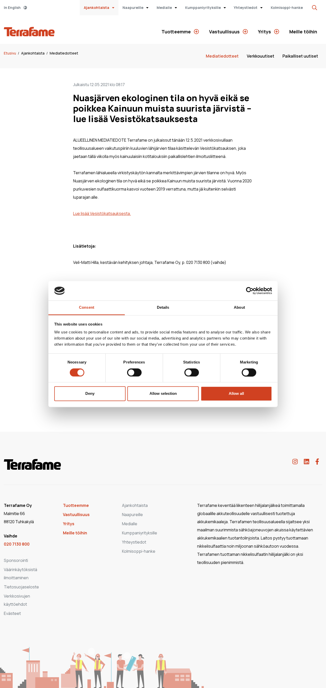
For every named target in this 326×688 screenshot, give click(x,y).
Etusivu (10, 53)
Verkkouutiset (260, 56)
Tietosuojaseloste (21, 587)
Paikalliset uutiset (300, 56)
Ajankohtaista (97, 7)
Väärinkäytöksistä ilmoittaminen (20, 574)
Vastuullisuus (225, 32)
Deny (89, 394)
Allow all (236, 394)
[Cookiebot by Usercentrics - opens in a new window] (249, 290)
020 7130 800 (17, 544)
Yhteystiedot (246, 7)
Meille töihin (303, 32)
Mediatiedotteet (64, 53)
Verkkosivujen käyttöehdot (17, 600)
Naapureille (133, 7)
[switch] (134, 372)
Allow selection (163, 394)
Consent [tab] (86, 307)
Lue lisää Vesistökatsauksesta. (102, 213)
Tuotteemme (176, 32)
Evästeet (12, 613)
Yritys (265, 32)
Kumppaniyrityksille (203, 7)
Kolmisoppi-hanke (287, 7)
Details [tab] (163, 307)
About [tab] (239, 307)
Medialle (165, 7)
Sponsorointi (16, 560)
